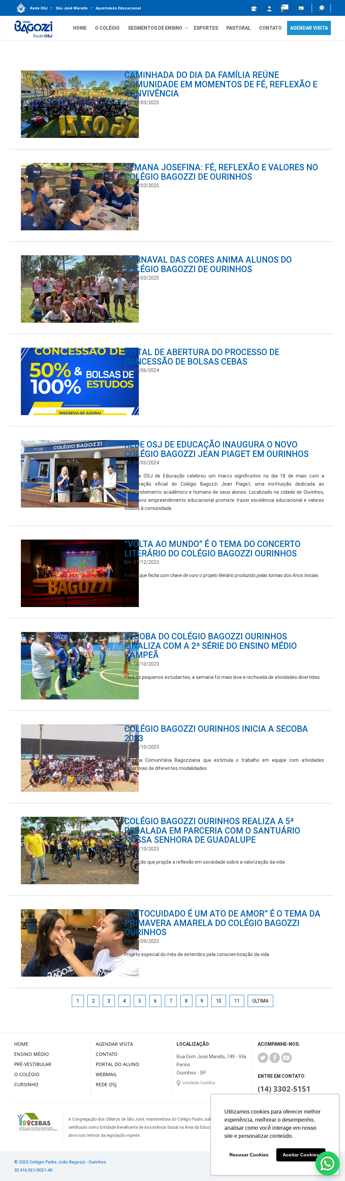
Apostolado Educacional (116, 8)
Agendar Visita (114, 1044)
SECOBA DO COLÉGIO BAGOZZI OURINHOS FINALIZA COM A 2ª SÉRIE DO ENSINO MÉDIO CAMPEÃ (210, 646)
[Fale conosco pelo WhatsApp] (327, 1163)
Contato (270, 28)
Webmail (106, 1074)
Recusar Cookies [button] (249, 1154)
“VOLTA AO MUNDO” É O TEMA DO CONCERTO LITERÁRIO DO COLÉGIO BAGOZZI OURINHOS (212, 548)
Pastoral (238, 28)
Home (80, 28)
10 (218, 1001)
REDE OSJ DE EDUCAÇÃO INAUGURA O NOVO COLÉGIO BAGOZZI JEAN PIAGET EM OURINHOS (216, 449)
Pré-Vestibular (32, 1064)
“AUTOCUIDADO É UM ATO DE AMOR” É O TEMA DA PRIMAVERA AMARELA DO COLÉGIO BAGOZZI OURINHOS (222, 923)
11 (237, 1001)
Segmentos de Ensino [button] (155, 28)
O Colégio (107, 28)
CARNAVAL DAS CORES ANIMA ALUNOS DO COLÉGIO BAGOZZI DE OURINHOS (208, 264)
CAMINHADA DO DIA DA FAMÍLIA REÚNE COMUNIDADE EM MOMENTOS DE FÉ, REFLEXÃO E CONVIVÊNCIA (220, 84)
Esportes (206, 28)
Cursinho (26, 1084)
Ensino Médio (31, 1054)
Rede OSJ (39, 8)
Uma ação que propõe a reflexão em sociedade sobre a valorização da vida (204, 862)
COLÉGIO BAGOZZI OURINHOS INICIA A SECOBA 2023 (216, 733)
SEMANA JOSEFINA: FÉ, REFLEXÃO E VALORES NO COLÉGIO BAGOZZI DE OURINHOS (221, 172)
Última (260, 1001)
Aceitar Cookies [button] (301, 1154)
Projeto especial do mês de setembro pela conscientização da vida (196, 954)
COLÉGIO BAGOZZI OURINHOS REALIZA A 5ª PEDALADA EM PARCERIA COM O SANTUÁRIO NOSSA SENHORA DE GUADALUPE (212, 830)
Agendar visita (309, 28)
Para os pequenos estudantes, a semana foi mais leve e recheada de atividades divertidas (222, 677)
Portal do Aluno (117, 1064)
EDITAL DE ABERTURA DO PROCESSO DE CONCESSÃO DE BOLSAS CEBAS (201, 357)
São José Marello (69, 8)
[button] (321, 8)
